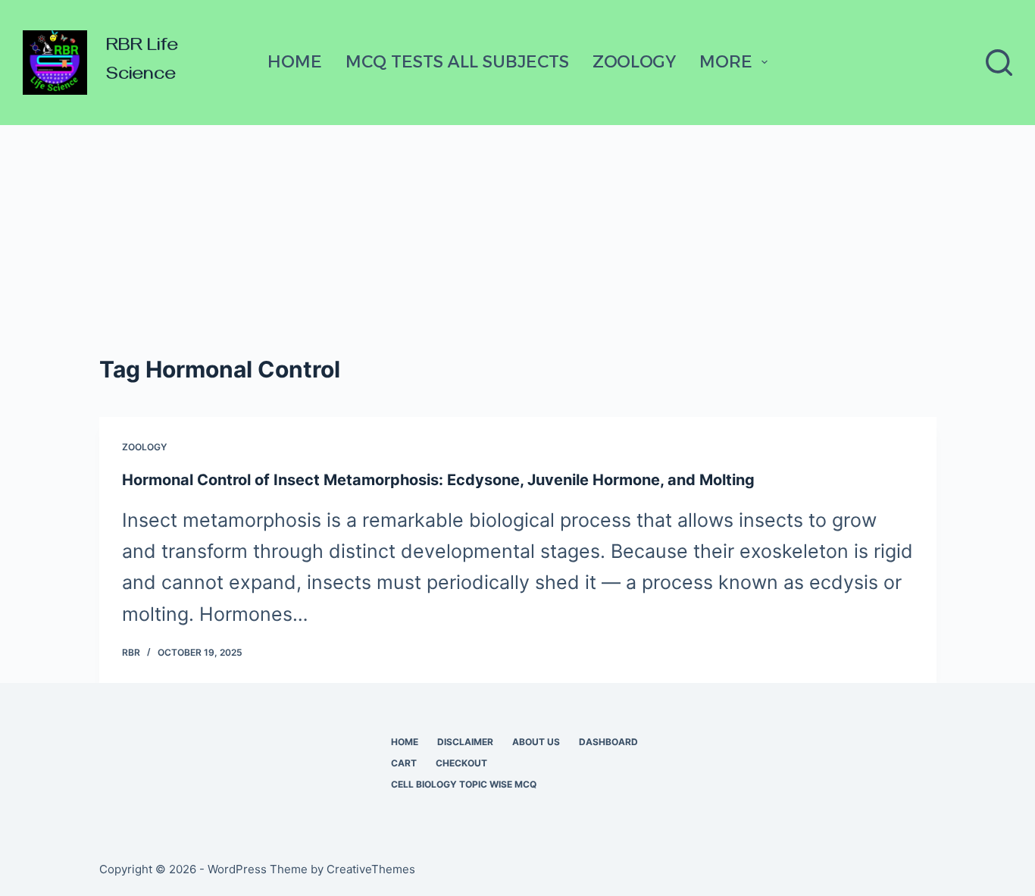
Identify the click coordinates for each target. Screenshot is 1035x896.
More (725, 62)
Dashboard (608, 741)
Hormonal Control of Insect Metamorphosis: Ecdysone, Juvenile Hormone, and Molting (438, 480)
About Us (536, 741)
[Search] (999, 62)
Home (294, 62)
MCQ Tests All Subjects (457, 62)
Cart (404, 763)
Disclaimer (465, 741)
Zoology (634, 62)
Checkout (461, 763)
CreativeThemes (371, 869)
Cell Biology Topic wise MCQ (463, 784)
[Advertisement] (517, 239)
